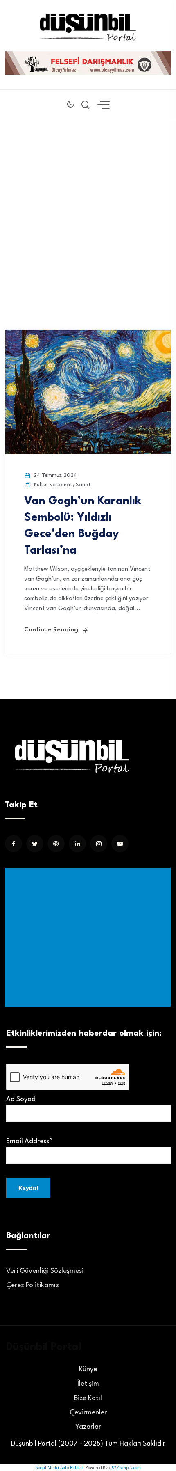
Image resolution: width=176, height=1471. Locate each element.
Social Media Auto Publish (59, 1468)
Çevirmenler (88, 1412)
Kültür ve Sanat (53, 484)
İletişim (88, 1383)
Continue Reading (51, 630)
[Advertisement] (88, 212)
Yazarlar (88, 1426)
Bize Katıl (88, 1398)
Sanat (83, 484)
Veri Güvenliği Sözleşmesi (44, 1270)
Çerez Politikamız (32, 1285)
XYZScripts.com (126, 1468)
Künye (88, 1369)
